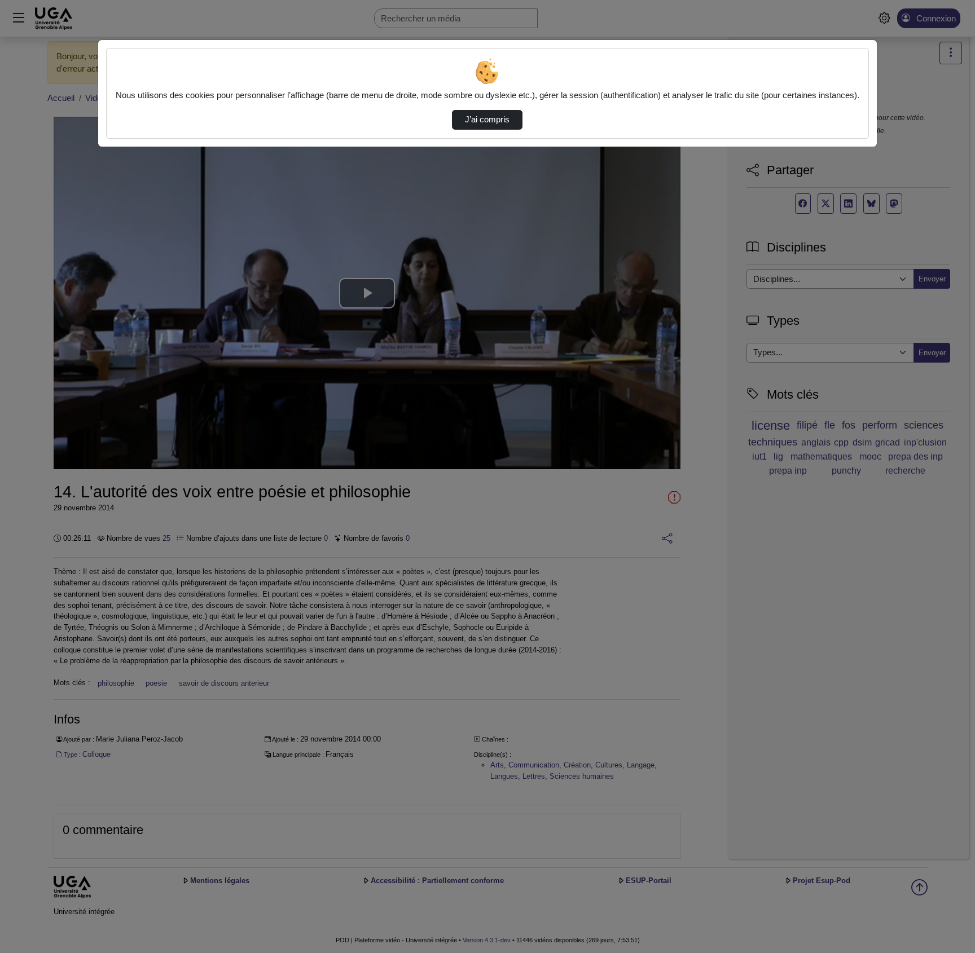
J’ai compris (487, 119)
